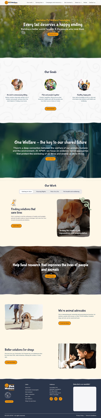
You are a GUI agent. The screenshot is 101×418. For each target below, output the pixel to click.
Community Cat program (32, 390)
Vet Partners (28, 399)
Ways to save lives (30, 401)
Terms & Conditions (91, 415)
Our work (27, 396)
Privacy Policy (80, 415)
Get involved (28, 392)
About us (27, 387)
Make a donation (29, 394)
